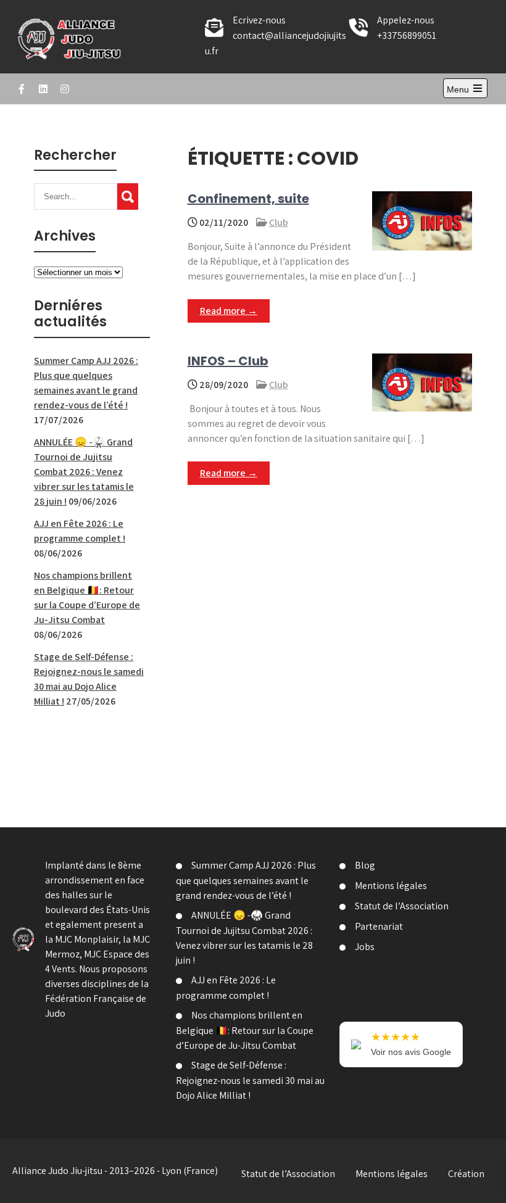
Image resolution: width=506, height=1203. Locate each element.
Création (466, 1173)
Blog (365, 865)
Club (278, 222)
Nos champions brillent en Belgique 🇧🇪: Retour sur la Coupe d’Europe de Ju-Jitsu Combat (244, 1030)
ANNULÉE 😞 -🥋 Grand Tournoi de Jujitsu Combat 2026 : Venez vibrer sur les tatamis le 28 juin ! (84, 472)
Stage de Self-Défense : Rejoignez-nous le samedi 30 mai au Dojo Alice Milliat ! (250, 1080)
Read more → (228, 310)
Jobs (365, 946)
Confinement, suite (248, 198)
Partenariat (379, 926)
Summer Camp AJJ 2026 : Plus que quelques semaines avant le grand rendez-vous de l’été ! (246, 880)
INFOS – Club (228, 361)
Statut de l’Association (402, 905)
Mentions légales (391, 885)
